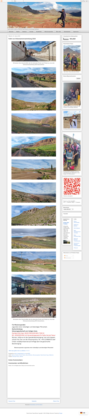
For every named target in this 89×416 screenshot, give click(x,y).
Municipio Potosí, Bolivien (17, 356)
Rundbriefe (39, 31)
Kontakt (31, 31)
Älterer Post (56, 401)
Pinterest (76, 247)
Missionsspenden (49, 31)
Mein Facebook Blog (77, 236)
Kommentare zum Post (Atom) (36, 404)
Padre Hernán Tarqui (44, 355)
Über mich (58, 31)
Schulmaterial (67, 31)
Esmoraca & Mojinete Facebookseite (77, 244)
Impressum (76, 31)
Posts (66, 255)
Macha (18, 31)
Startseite (11, 31)
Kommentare (68, 257)
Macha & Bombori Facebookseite (77, 240)
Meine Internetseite (76, 222)
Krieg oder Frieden (66, 223)
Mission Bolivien (29, 355)
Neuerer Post (11, 401)
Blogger (60, 413)
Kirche (20, 355)
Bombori (25, 31)
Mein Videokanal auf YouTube (77, 231)
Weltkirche (51, 355)
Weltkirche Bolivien (76, 225)
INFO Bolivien (77, 228)
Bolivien (13, 355)
